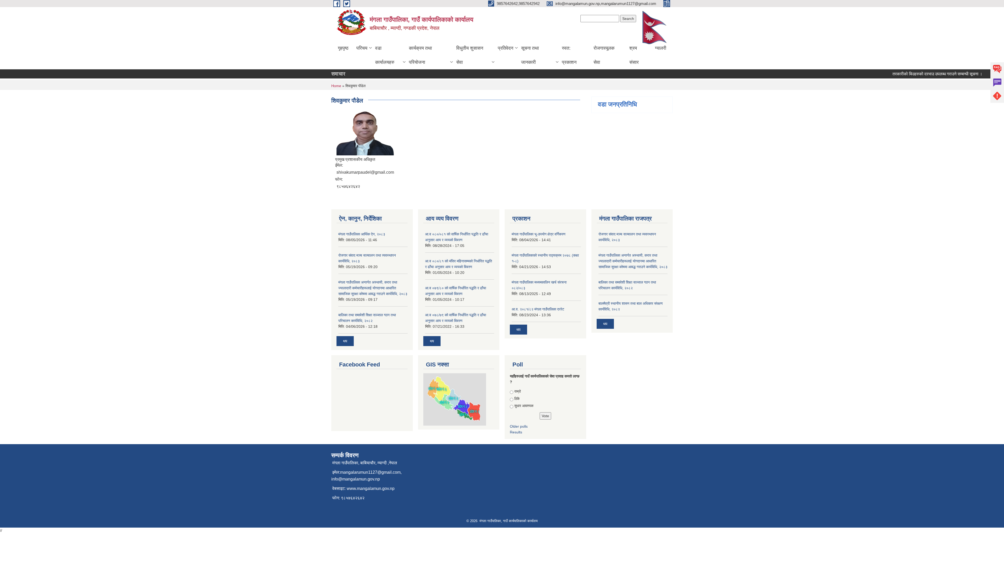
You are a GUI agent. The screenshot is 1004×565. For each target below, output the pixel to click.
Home (336, 86)
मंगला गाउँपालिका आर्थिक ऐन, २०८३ (361, 234)
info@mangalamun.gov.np (355, 479)
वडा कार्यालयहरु (384, 55)
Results (516, 432)
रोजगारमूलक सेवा (604, 55)
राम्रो (517, 391)
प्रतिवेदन (505, 48)
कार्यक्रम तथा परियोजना (420, 55)
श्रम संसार (634, 55)
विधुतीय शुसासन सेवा (469, 55)
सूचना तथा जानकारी (530, 55)
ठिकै (517, 399)
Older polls (519, 426)
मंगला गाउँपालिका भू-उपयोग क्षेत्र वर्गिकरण (539, 234)
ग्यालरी (660, 48)
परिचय (361, 48)
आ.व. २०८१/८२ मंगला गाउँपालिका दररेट (538, 309)
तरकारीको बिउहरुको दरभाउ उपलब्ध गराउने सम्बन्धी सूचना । (927, 74)
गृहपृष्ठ (343, 48)
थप (345, 341)
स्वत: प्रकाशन (569, 55)
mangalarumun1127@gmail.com (370, 472)
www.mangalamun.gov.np (371, 488)
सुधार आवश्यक (523, 406)
